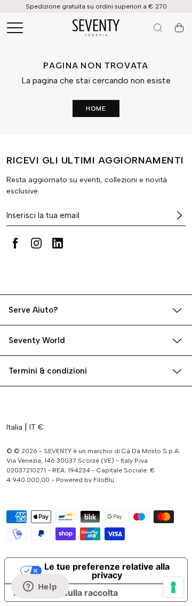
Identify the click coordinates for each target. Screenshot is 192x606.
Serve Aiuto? (33, 310)
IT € (36, 427)
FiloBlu (103, 480)
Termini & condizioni (48, 371)
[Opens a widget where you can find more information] (40, 587)
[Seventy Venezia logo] (96, 27)
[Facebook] (14, 243)
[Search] (157, 27)
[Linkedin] (57, 243)
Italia (14, 427)
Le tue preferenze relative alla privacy (107, 570)
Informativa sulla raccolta (65, 592)
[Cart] (179, 27)
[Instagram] (36, 243)
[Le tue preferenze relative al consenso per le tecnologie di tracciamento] (173, 587)
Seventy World (37, 340)
